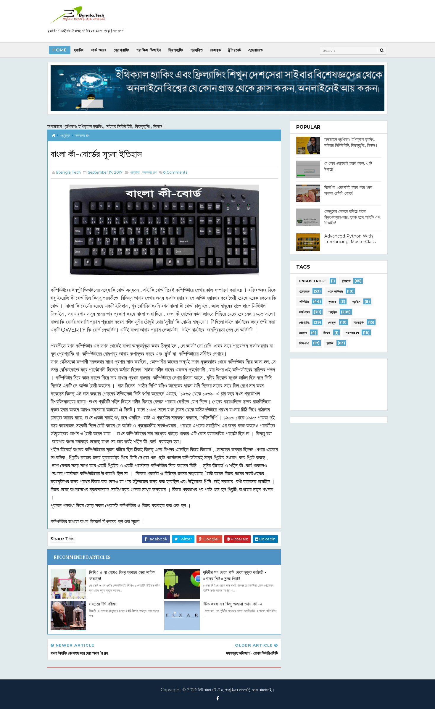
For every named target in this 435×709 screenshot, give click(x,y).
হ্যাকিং (79, 50)
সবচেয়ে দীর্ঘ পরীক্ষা (103, 604)
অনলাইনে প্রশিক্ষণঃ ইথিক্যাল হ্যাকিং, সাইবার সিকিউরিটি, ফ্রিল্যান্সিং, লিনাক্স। (106, 126)
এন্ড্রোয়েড (255, 50)
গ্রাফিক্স (356, 302)
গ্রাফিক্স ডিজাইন (148, 50)
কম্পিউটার (304, 302)
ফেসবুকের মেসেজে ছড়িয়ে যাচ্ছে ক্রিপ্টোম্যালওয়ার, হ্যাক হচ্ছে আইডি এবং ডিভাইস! (352, 217)
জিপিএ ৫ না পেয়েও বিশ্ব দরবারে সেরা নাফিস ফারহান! (122, 575)
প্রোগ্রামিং (121, 50)
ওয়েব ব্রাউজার (335, 291)
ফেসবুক (215, 50)
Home (59, 50)
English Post (312, 281)
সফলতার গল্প (82, 135)
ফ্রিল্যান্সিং (175, 50)
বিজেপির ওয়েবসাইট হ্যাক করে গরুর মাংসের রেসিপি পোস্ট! (348, 190)
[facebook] (217, 698)
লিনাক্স (326, 333)
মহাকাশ (303, 333)
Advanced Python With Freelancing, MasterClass (350, 239)
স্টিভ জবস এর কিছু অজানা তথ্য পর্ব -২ (232, 604)
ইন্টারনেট (234, 50)
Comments (175, 172)
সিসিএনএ (304, 343)
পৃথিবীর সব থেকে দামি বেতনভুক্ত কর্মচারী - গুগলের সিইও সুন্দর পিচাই (235, 575)
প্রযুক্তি (197, 50)
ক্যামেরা (332, 302)
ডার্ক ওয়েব (99, 50)
